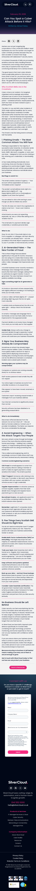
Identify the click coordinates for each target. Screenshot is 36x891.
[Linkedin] (11, 788)
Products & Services (18, 812)
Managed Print (18, 826)
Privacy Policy (18, 855)
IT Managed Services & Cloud (18, 815)
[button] (9, 41)
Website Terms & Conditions (18, 861)
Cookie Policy (18, 858)
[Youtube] (25, 788)
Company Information (18, 832)
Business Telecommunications (18, 820)
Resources (18, 840)
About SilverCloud (18, 835)
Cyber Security (18, 817)
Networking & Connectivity (18, 823)
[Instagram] (20, 788)
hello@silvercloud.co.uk (18, 805)
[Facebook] (16, 788)
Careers (18, 843)
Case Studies (18, 838)
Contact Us (18, 846)
